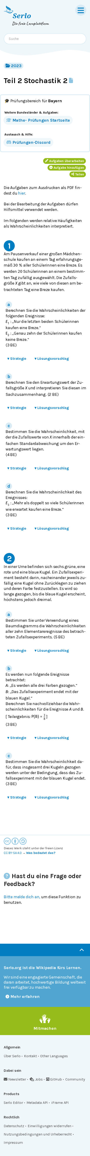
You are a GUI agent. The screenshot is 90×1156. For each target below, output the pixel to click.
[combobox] (45, 38)
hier (21, 193)
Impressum (13, 1142)
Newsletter (17, 1079)
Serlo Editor (13, 1102)
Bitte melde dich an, (22, 896)
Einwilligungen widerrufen (49, 1126)
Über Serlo (12, 1056)
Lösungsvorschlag (52, 358)
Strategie (16, 358)
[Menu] (80, 10)
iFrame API (60, 1102)
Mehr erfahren (25, 996)
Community (75, 1079)
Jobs (39, 1079)
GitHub (56, 1079)
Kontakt (30, 1056)
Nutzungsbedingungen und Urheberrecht (38, 1134)
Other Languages (54, 1056)
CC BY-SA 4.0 (13, 853)
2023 (16, 65)
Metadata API (37, 1102)
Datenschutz (14, 1126)
